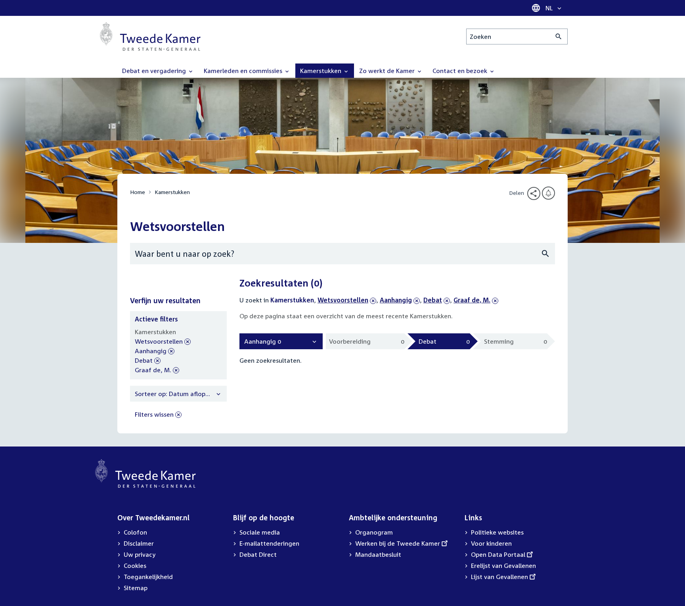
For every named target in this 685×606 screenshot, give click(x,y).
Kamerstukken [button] (321, 71)
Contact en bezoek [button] (460, 71)
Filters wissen (154, 414)
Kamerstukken (172, 192)
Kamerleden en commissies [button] (244, 71)
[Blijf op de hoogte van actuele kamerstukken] (548, 193)
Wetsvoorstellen (343, 300)
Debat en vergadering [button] (155, 71)
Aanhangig (396, 300)
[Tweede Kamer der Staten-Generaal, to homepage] (150, 36)
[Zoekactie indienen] (559, 36)
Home (137, 192)
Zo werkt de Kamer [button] (387, 71)
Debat (436, 300)
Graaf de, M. (471, 300)
